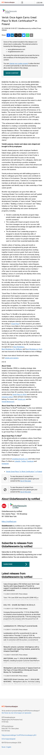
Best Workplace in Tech (34, 349)
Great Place (15, 324)
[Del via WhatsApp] (27, 35)
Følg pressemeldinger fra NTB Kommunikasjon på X (19, 735)
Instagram (5, 464)
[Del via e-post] (31, 35)
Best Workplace (18, 347)
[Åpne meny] (22, 2)
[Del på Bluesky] (23, 35)
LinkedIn (17, 461)
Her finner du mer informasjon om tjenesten (16, 713)
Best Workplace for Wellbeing (12, 349)
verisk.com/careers (11, 358)
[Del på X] (16, 35)
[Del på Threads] (20, 35)
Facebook (30, 461)
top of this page (25, 481)
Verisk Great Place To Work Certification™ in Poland (24, 472)
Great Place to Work (19, 394)
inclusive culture (7, 397)
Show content (12, 73)
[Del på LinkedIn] (12, 35)
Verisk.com (22, 399)
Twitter (23, 461)
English (8, 747)
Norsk (4, 747)
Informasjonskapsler (9, 739)
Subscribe (7, 564)
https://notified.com (9, 522)
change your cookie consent (18, 63)
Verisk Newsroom (8, 402)
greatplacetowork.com (20, 459)
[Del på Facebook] (8, 35)
